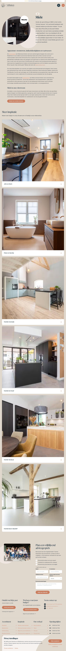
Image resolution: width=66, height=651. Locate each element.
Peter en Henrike (9, 253)
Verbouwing (5, 630)
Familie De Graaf (9, 391)
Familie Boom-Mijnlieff (10, 528)
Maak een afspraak (43, 592)
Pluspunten (37, 633)
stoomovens (12, 54)
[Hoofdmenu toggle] (63, 5)
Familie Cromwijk (9, 322)
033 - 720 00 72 (49, 608)
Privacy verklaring (8, 648)
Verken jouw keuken (9, 607)
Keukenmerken (6, 633)
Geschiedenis (37, 625)
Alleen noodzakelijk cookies (55, 644)
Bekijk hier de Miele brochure (16, 101)
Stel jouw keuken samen (31, 609)
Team (35, 628)
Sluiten (16, 648)
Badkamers (5, 628)
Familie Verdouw (9, 459)
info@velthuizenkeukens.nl (52, 606)
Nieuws (36, 630)
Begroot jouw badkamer (29, 613)
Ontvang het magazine (7, 611)
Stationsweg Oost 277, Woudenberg (54, 604)
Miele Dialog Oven (40, 65)
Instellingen (55, 646)
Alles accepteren (55, 641)
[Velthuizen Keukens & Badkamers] (7, 5)
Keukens (4, 625)
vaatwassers (26, 77)
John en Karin (8, 184)
